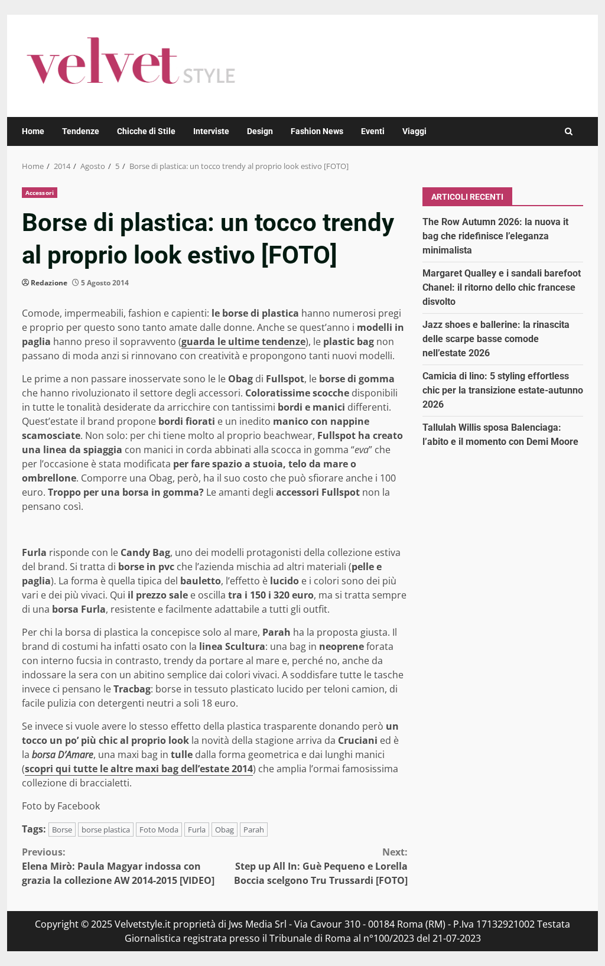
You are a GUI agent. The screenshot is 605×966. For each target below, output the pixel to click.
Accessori (39, 192)
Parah (253, 829)
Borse (62, 829)
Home (33, 131)
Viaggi (414, 131)
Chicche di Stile (146, 131)
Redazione (49, 283)
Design (260, 131)
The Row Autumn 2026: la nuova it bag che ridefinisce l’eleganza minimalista (495, 236)
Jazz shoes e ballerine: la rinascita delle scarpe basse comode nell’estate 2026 (496, 339)
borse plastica (106, 829)
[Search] (569, 131)
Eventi (373, 131)
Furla (197, 829)
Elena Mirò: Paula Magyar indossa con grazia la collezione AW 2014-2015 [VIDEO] (118, 866)
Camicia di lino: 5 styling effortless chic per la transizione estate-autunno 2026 (502, 390)
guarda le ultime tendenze (243, 341)
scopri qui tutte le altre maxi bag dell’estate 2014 (139, 768)
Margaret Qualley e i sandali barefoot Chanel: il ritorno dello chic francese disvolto (501, 287)
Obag (224, 829)
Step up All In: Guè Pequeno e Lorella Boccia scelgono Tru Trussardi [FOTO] (320, 866)
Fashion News (317, 131)
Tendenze (80, 131)
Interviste (211, 131)
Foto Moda (158, 829)
